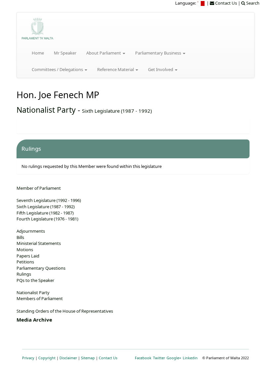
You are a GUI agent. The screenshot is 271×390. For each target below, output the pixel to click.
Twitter (159, 357)
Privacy (28, 357)
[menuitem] (201, 3)
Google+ (174, 357)
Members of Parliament (40, 298)
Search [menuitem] (252, 3)
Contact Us (108, 357)
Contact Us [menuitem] (225, 3)
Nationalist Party (46, 109)
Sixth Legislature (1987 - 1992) (117, 110)
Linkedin (190, 357)
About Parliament (104, 53)
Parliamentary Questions (41, 268)
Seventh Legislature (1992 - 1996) (49, 200)
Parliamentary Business (158, 53)
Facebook (143, 357)
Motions (25, 250)
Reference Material (116, 69)
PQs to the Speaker (35, 280)
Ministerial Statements (39, 243)
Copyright (47, 357)
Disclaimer (68, 357)
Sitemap (88, 357)
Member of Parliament (39, 188)
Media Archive (34, 319)
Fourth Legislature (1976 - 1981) (47, 219)
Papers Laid (28, 256)
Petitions (25, 262)
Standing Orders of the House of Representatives (65, 311)
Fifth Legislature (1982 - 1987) (45, 213)
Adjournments (31, 231)
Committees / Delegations (58, 69)
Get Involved (161, 69)
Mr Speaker (65, 53)
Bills (20, 237)
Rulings (24, 274)
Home (38, 53)
